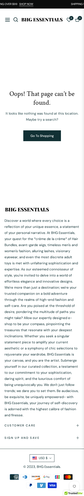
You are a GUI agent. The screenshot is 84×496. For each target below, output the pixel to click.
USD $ (43, 458)
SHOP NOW (27, 4)
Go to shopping (42, 136)
